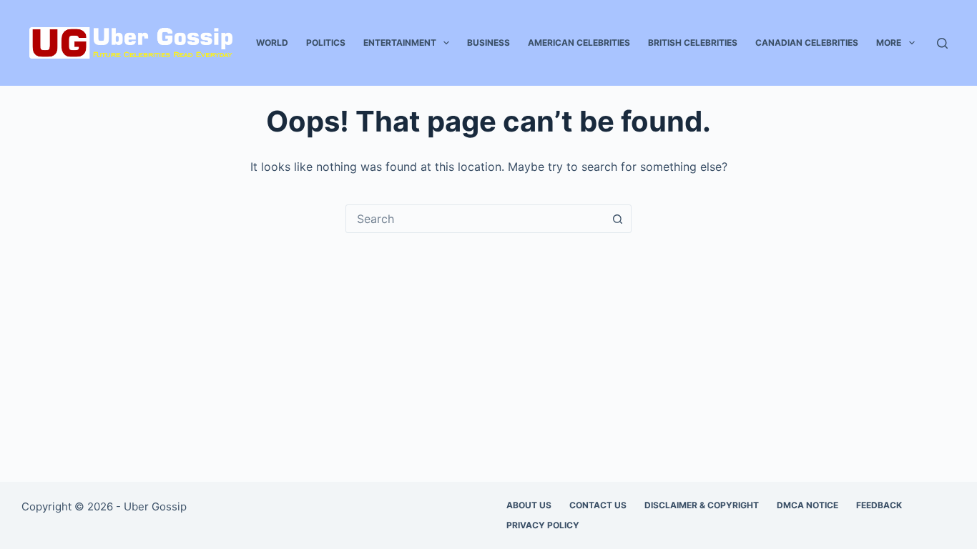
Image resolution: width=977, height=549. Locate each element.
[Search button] (617, 218)
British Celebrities (692, 42)
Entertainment (399, 42)
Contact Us (598, 505)
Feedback (879, 505)
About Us (528, 505)
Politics (325, 42)
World (272, 42)
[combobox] (475, 218)
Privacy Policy (542, 525)
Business (488, 42)
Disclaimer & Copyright (701, 505)
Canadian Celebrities (806, 42)
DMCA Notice (807, 505)
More (888, 42)
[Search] (942, 43)
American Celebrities (579, 42)
